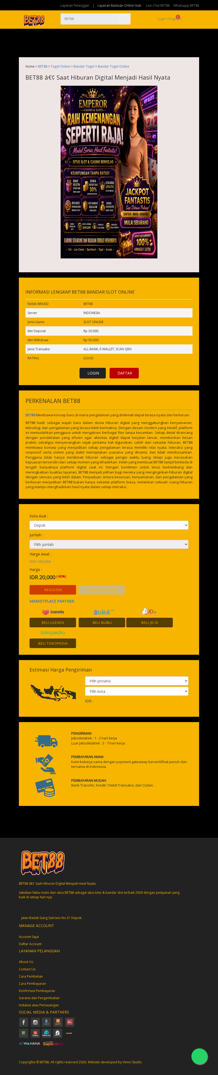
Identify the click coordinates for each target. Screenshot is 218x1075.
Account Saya (29, 936)
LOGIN (93, 373)
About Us (26, 961)
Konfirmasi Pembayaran (37, 990)
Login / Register (169, 18)
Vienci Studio (132, 1062)
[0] (184, 18)
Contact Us (27, 969)
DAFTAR (125, 373)
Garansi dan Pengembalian (39, 998)
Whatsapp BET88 (186, 5)
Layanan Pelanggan (74, 5)
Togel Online (60, 66)
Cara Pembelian (31, 976)
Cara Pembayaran (32, 983)
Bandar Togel (84, 66)
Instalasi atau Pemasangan (39, 1005)
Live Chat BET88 (158, 5)
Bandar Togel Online (113, 66)
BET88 (42, 66)
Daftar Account (30, 944)
